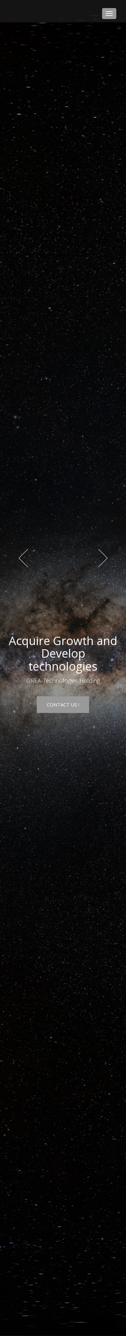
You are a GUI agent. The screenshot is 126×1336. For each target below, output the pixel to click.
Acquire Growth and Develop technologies (63, 653)
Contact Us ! (63, 704)
